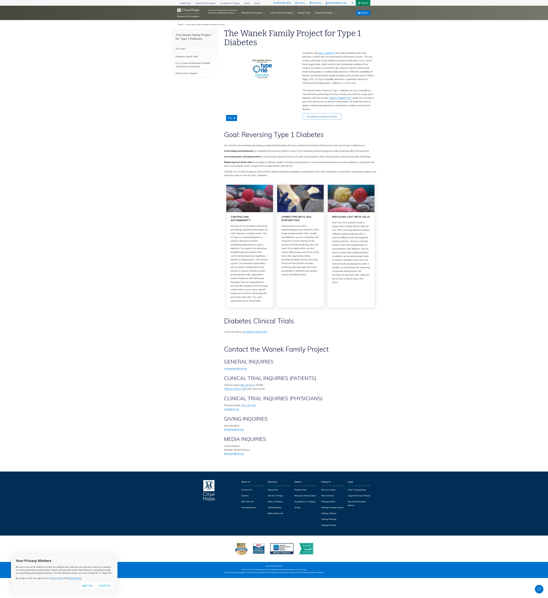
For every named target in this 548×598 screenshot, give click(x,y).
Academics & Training (229, 3)
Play (230, 118)
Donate (364, 3)
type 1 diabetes (326, 53)
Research (181, 25)
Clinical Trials (304, 13)
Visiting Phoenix (328, 525)
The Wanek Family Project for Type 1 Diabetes (193, 36)
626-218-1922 (248, 405)
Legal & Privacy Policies (359, 495)
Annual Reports (248, 507)
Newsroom (273, 489)
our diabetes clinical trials (254, 331)
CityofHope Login (337, 3)
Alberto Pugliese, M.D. (340, 98)
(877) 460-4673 (284, 3)
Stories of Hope (275, 495)
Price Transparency (357, 489)
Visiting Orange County (332, 507)
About (257, 3)
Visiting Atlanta (328, 513)
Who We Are (247, 501)
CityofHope (275, 507)
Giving (247, 3)
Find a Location (328, 489)
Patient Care (185, 3)
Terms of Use (56, 578)
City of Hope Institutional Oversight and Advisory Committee (193, 65)
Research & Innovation (206, 3)
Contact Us (246, 489)
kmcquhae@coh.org (233, 429)
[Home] (209, 491)
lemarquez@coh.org (234, 453)
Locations (316, 3)
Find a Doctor (327, 495)
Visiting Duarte (328, 501)
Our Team (180, 48)
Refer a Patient (275, 501)
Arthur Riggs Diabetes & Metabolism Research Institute (205, 25)
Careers (301, 3)
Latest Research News (281, 13)
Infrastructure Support (186, 73)
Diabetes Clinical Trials (187, 56)
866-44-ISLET (248, 385)
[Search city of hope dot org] (352, 3)
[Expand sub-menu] (235, 13)
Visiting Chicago (329, 519)
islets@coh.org (231, 409)
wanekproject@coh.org (235, 368)
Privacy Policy (74, 578)
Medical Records (275, 513)
